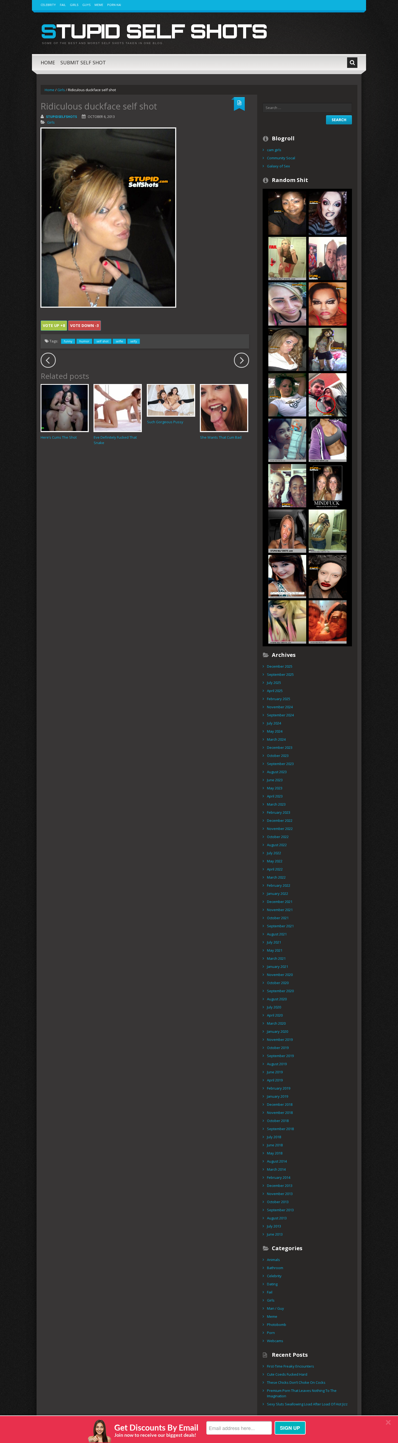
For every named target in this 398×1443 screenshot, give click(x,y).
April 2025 (275, 690)
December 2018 (279, 1104)
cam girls (274, 149)
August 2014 (277, 1161)
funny (68, 341)
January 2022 (277, 893)
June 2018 (275, 1145)
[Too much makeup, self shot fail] (287, 576)
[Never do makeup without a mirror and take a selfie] (287, 394)
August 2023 (277, 771)
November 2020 (280, 974)
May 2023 (274, 788)
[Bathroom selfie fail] (327, 530)
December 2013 (279, 1185)
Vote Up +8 (54, 325)
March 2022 (276, 877)
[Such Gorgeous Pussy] (171, 400)
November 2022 (280, 828)
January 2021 (277, 966)
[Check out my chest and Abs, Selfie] (327, 439)
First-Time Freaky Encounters (290, 1366)
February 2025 (278, 698)
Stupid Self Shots (154, 31)
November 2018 (280, 1112)
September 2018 (280, 1128)
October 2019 (278, 1047)
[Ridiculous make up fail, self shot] (327, 212)
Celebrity (48, 5)
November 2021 (280, 909)
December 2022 (279, 820)
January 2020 (277, 1031)
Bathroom (275, 1267)
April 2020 (275, 1015)
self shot (102, 341)
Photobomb (276, 1324)
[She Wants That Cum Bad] (224, 408)
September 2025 (280, 674)
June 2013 (275, 1234)
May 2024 (274, 731)
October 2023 (278, 755)
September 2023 (280, 763)
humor (84, 341)
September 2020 (280, 990)
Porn (271, 1332)
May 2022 (274, 861)
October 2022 (278, 836)
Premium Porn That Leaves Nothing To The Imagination (302, 1393)
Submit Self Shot (83, 62)
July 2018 (274, 1136)
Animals (273, 1259)
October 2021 (278, 917)
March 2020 (276, 1023)
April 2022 (275, 869)
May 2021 (274, 950)
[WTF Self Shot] (327, 394)
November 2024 (280, 706)
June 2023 (275, 779)
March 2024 (276, 739)
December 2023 (279, 747)
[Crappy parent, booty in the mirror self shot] (327, 621)
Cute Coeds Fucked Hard (287, 1374)
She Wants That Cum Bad (221, 437)
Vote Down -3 (84, 325)
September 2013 (280, 1209)
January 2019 (277, 1096)
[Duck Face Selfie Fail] (287, 530)
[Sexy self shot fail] (287, 258)
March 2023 (276, 804)
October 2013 (278, 1201)
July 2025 (274, 682)
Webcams (275, 1340)
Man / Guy (275, 1308)
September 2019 (280, 1055)
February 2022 (278, 885)
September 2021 (280, 926)
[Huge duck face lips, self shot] (287, 348)
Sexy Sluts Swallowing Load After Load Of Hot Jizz (307, 1404)
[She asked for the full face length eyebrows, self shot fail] (287, 212)
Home (48, 62)
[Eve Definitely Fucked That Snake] (117, 408)
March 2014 (276, 1169)
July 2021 (274, 942)
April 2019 (275, 1080)
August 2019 (277, 1063)
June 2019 (275, 1072)
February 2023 (278, 812)
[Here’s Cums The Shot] (64, 408)
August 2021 (277, 934)
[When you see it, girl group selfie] (327, 485)
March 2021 (276, 958)
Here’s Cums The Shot (59, 437)
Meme (98, 5)
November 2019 (280, 1039)
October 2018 (278, 1120)
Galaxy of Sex (278, 166)
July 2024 (274, 723)
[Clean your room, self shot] (327, 348)
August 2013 (277, 1218)
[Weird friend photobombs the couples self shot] (327, 258)
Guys (86, 5)
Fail (63, 5)
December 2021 (279, 901)
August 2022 (277, 844)
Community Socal (281, 157)
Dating (272, 1284)
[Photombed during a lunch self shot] (287, 485)
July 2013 (274, 1226)
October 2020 (278, 982)
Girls (74, 5)
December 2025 (279, 666)
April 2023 (275, 796)
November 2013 (280, 1193)
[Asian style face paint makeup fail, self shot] (327, 303)
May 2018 (274, 1153)
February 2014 (278, 1177)
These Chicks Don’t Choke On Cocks (296, 1382)
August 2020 (277, 999)
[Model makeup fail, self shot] (327, 576)
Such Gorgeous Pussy (165, 421)
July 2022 (274, 852)
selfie (119, 341)
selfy (133, 341)
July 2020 (274, 1007)
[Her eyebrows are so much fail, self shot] (287, 303)
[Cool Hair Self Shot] (287, 621)
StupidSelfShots (61, 116)
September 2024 (280, 715)
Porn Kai (114, 5)
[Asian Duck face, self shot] (287, 439)
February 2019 (278, 1088)
